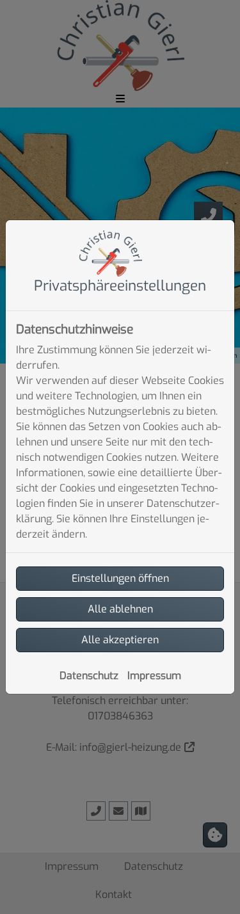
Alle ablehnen (120, 609)
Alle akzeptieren (120, 639)
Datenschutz (89, 675)
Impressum (154, 675)
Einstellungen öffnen (120, 578)
